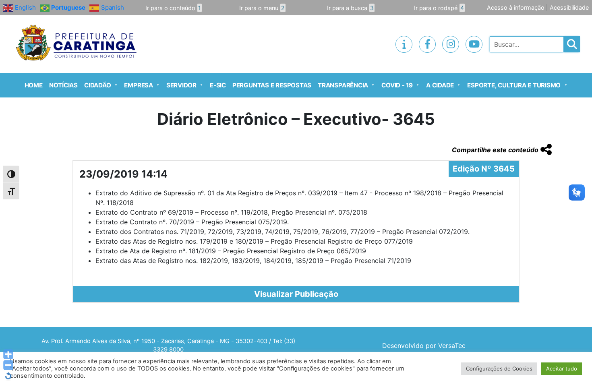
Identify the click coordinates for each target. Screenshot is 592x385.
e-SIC (218, 85)
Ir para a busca (350, 7)
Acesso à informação (515, 7)
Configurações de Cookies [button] (499, 368)
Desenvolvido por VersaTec (424, 346)
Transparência (343, 85)
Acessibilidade (569, 7)
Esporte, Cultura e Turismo (514, 85)
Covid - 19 (397, 85)
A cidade (440, 85)
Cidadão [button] (97, 85)
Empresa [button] (138, 85)
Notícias (63, 85)
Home (34, 85)
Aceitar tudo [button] (561, 368)
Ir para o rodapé (439, 7)
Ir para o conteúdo (173, 7)
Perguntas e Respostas (271, 85)
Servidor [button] (181, 85)
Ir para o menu (262, 7)
